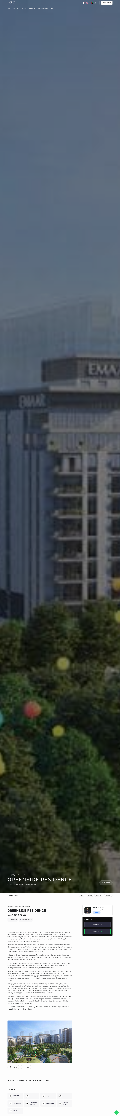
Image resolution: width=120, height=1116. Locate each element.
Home (9, 875)
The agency (32, 8)
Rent (13, 8)
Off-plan (23, 8)
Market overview (43, 8)
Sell (18, 8)
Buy (9, 8)
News (52, 8)
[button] (13, 895)
